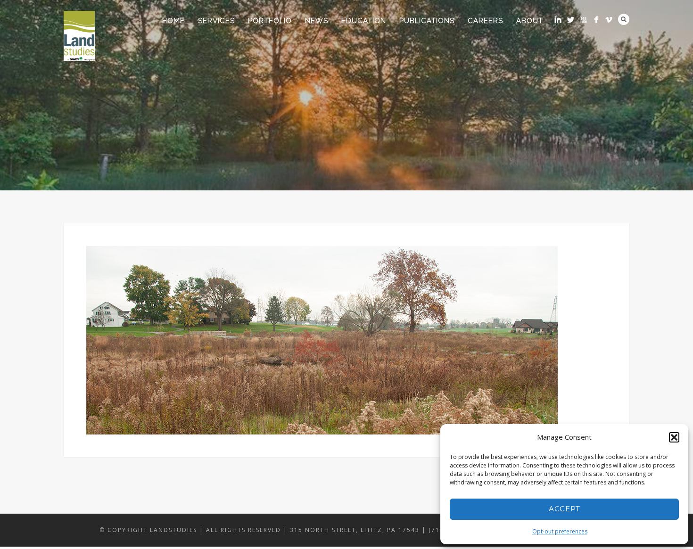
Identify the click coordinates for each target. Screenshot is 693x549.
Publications (426, 20)
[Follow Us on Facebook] (596, 19)
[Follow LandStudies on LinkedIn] (558, 19)
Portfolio (270, 20)
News (316, 20)
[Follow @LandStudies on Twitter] (571, 19)
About (529, 20)
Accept (564, 508)
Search (623, 19)
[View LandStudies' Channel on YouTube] (583, 19)
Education (363, 20)
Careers (485, 20)
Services (216, 20)
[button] (674, 437)
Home (173, 20)
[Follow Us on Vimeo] (609, 19)
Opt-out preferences (559, 531)
